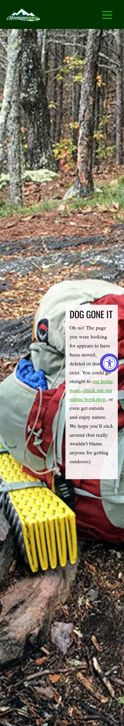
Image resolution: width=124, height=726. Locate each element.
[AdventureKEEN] (23, 16)
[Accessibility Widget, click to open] (109, 363)
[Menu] (107, 14)
